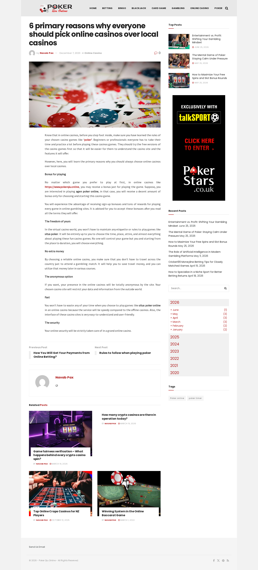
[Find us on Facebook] (214, 561)
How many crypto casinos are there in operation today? (129, 417)
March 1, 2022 (127, 520)
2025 (174, 337)
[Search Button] (226, 8)
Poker (218, 8)
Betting (107, 8)
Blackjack (139, 8)
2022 (174, 358)
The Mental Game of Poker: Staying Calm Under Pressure (210, 56)
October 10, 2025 (60, 520)
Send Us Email (37, 547)
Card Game (159, 8)
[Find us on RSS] (228, 561)
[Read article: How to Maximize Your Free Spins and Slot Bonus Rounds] (179, 80)
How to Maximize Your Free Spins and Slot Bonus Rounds (209, 76)
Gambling (178, 8)
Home (93, 8)
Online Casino (199, 8)
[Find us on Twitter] (218, 561)
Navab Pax (47, 53)
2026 (174, 302)
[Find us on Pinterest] (223, 561)
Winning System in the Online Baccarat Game (123, 513)
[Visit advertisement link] (198, 148)
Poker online (177, 398)
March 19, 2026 (59, 463)
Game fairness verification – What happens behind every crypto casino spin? (59, 455)
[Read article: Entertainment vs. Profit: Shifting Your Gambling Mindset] (179, 41)
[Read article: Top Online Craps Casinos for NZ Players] (60, 493)
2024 (174, 344)
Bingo (122, 8)
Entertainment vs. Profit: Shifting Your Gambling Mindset (207, 39)
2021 (174, 365)
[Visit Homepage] (56, 8)
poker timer (195, 398)
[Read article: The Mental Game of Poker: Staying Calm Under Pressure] (179, 61)
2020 (174, 372)
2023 (174, 351)
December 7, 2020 (69, 53)
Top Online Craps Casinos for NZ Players (56, 513)
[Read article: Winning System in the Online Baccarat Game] (129, 493)
